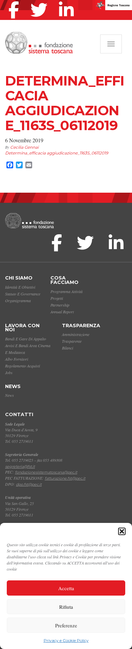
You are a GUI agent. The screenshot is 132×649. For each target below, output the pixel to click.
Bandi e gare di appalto (25, 338)
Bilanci (67, 348)
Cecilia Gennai (24, 147)
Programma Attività (66, 291)
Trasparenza (81, 325)
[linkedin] (68, 1)
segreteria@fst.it (20, 466)
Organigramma (18, 300)
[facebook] (15, 1)
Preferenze (66, 625)
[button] (121, 531)
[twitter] (40, 1)
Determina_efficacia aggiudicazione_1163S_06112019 (56, 152)
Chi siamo (18, 278)
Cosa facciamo (64, 280)
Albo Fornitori (16, 359)
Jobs (9, 372)
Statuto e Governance (22, 293)
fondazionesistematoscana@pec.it (46, 472)
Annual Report (62, 311)
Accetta (66, 588)
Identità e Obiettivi (20, 287)
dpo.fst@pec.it (29, 484)
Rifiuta (66, 606)
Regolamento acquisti (22, 365)
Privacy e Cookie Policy (66, 640)
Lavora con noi (22, 327)
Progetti (56, 298)
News (13, 386)
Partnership (59, 305)
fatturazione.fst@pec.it (65, 478)
